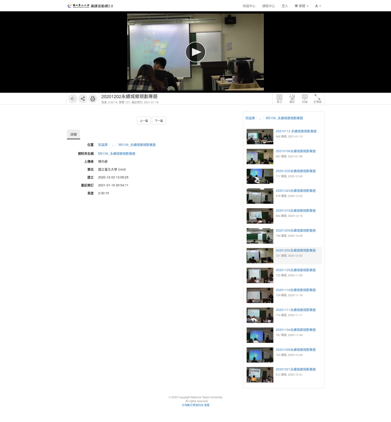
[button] (318, 5)
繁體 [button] (302, 5)
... (113, 144)
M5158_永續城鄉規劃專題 (137, 144)
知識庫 (103, 144)
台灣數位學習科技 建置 (196, 405)
